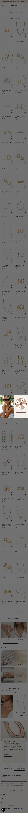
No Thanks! (21, 413)
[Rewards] (3, 810)
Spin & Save (21, 412)
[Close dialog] (0, 395)
